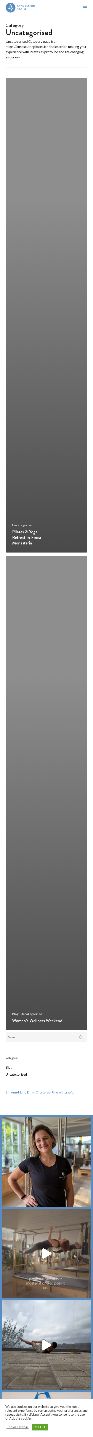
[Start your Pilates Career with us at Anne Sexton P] (46, 1253)
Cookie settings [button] (17, 1427)
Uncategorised (23, 525)
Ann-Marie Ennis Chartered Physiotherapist (43, 1092)
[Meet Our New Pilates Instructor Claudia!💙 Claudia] (46, 1162)
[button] (85, 7)
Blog (15, 1014)
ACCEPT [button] (39, 1427)
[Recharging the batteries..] (46, 1345)
